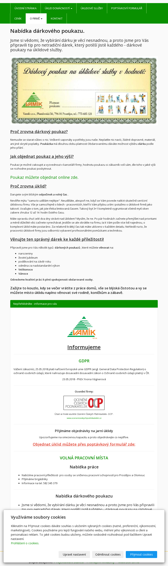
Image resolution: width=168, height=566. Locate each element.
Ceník (18, 18)
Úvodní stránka (25, 8)
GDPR (84, 361)
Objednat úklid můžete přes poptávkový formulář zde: (84, 444)
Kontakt (56, 18)
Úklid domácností (57, 8)
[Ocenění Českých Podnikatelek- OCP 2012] (84, 403)
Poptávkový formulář (126, 8)
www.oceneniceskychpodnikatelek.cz (84, 418)
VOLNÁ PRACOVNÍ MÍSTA (84, 458)
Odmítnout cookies (108, 554)
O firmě (35, 18)
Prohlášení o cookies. (25, 543)
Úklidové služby (92, 8)
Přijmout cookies (141, 554)
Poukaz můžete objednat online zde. (44, 177)
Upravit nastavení (74, 554)
